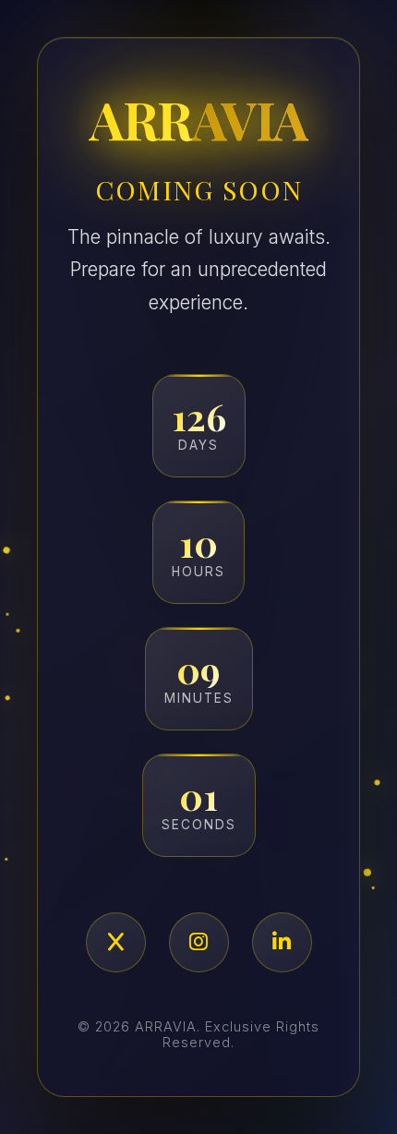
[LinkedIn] (282, 942)
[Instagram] (199, 942)
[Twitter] (116, 942)
